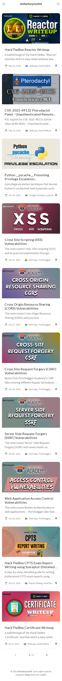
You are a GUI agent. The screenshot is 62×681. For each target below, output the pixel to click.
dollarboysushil (24, 671)
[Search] (58, 4)
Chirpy (27, 674)
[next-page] (46, 655)
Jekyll (43, 674)
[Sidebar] (4, 4)
